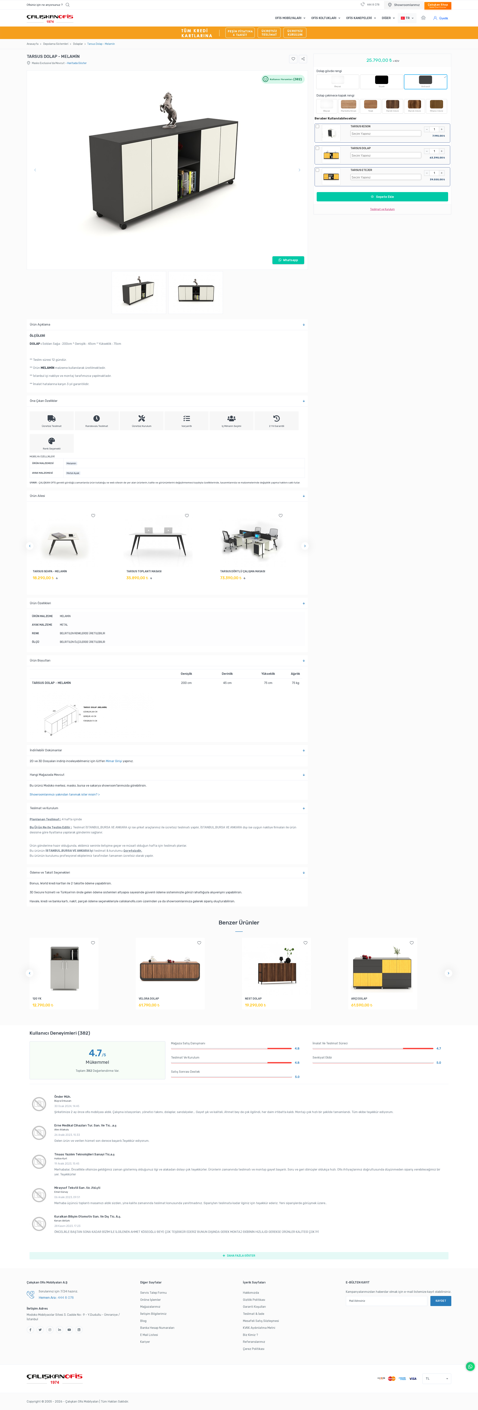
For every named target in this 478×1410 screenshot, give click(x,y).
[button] (48, 5)
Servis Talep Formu (153, 1292)
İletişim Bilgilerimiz (153, 1314)
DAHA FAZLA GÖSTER (240, 1255)
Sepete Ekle (384, 197)
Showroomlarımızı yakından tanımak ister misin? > (65, 794)
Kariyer (145, 1342)
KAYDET (441, 1300)
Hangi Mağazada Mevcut (47, 774)
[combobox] (385, 133)
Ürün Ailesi (37, 496)
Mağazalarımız (150, 1306)
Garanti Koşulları (254, 1306)
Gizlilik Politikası (254, 1300)
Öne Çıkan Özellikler (44, 401)
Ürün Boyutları (40, 660)
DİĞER (386, 18)
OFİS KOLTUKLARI (323, 18)
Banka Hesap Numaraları (157, 1328)
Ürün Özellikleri (40, 603)
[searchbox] (387, 133)
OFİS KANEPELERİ (359, 18)
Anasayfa (32, 44)
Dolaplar (78, 44)
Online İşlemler (150, 1300)
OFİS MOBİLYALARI (288, 18)
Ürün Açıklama (40, 324)
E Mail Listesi (149, 1335)
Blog (143, 1321)
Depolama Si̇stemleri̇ (55, 44)
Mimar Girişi (114, 761)
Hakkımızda (251, 1292)
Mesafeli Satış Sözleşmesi (261, 1321)
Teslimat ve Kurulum (44, 808)
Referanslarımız (254, 1342)
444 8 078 (372, 4)
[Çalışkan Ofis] (55, 1378)
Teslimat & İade (253, 1314)
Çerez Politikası (253, 1349)
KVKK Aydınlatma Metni (259, 1328)
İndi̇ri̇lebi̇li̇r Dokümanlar (46, 750)
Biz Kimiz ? (250, 1335)
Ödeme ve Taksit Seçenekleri (50, 872)
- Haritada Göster (76, 63)
